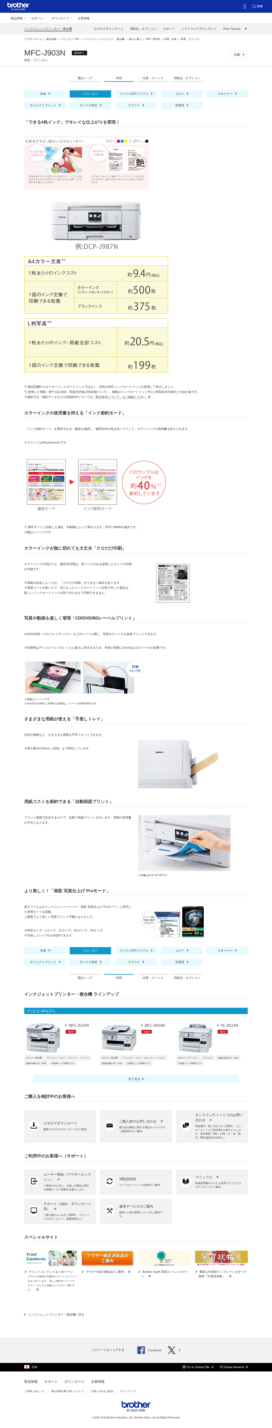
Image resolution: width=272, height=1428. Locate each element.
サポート (37, 18)
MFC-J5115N (78, 1025)
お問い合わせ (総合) (102, 1391)
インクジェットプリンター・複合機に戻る (55, 1314)
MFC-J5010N (154, 1025)
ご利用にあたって (34, 1391)
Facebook (155, 1350)
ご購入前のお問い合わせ (138, 1121)
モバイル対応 (89, 105)
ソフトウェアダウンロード (199, 28)
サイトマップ (128, 1391)
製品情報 (17, 18)
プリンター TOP (70, 39)
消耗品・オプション (143, 28)
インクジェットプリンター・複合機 (48, 28)
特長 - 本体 (170, 39)
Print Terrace (232, 28)
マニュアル (204, 1177)
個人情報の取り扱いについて (67, 1391)
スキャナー (226, 93)
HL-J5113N (229, 1025)
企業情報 (84, 18)
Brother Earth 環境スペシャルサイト (165, 1274)
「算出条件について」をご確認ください (119, 397)
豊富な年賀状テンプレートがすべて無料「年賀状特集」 (222, 1274)
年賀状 (180, 105)
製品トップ (85, 78)
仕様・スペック (153, 78)
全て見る (134, 1079)
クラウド (134, 105)
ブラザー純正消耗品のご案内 (105, 1271)
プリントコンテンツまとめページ (52, 1280)
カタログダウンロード (108, 28)
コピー (180, 93)
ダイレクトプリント (43, 105)
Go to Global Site (199, 1367)
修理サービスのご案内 (136, 1206)
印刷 (237, 54)
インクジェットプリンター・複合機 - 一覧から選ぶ (113, 39)
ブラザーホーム (33, 39)
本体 (43, 93)
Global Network (234, 1367)
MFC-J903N (153, 39)
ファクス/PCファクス (134, 93)
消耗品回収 (127, 1179)
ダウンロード (60, 18)
